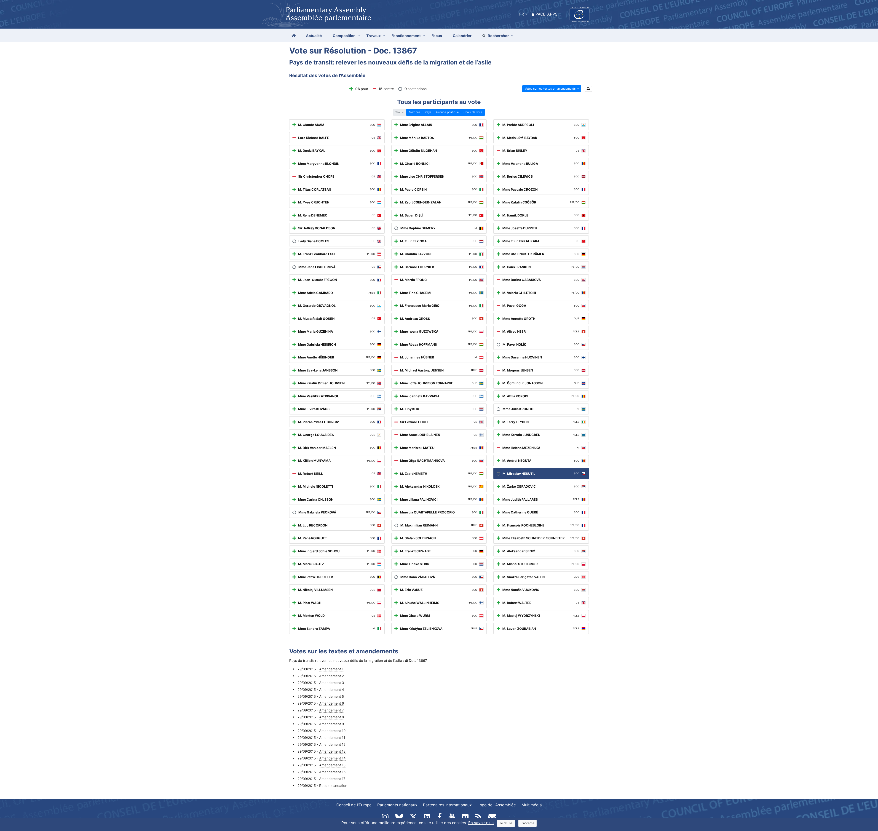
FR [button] (521, 14)
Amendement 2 (331, 676)
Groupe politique (447, 112)
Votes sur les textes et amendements (551, 88)
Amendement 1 (331, 669)
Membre (414, 112)
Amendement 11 (332, 737)
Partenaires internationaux (447, 805)
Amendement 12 (332, 744)
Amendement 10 (332, 731)
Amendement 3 (331, 683)
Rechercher (498, 35)
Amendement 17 (332, 779)
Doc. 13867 (418, 660)
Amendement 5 (331, 696)
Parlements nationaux (397, 805)
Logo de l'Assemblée (496, 805)
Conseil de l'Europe (354, 805)
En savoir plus (481, 822)
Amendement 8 (331, 717)
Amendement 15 (332, 765)
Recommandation (333, 785)
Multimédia (532, 805)
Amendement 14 (332, 758)
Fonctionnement (406, 35)
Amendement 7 (331, 710)
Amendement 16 (332, 772)
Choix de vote (472, 112)
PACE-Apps (546, 14)
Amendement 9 (331, 724)
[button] (588, 89)
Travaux (373, 35)
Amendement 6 (331, 703)
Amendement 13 (332, 751)
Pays (428, 112)
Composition (344, 35)
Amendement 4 (331, 689)
